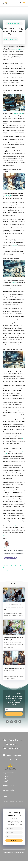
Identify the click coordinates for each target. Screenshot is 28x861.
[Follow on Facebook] (7, 721)
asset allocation (7, 195)
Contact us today (18, 525)
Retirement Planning (14, 23)
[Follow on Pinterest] (15, 721)
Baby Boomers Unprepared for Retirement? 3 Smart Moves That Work (13, 607)
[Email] (16, 558)
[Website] (14, 558)
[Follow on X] (11, 721)
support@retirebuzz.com (14, 755)
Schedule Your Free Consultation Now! (14, 87)
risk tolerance (6, 74)
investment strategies (18, 49)
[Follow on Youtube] (19, 721)
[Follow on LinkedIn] (16, 759)
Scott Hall (8, 39)
